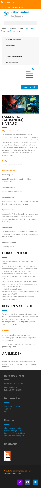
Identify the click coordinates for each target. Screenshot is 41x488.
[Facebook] (27, 482)
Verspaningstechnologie (13, 39)
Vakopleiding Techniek (12, 406)
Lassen (20, 29)
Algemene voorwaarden (13, 428)
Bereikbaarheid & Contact (13, 384)
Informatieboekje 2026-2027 (14, 431)
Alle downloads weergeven (14, 436)
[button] (20, 23)
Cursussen (12, 29)
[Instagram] (19, 482)
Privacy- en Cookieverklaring (14, 433)
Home (3, 29)
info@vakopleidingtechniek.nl (16, 7)
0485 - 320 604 (10, 2)
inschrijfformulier (29, 361)
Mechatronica (10, 45)
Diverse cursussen (12, 62)
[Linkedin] (35, 482)
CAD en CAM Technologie (14, 56)
